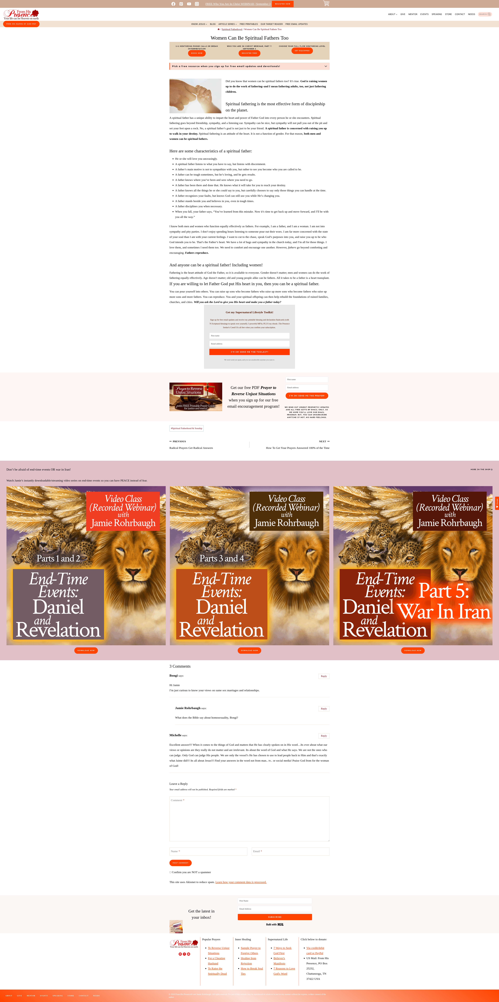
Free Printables (249, 24)
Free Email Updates (296, 24)
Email (257, 851)
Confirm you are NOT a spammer (191, 872)
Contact (460, 14)
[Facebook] (173, 4)
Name (175, 851)
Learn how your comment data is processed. (241, 882)
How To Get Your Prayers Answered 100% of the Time (298, 445)
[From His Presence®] (21, 14)
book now (196, 53)
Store (448, 14)
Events (424, 14)
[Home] (218, 29)
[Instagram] (197, 4)
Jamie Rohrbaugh (188, 708)
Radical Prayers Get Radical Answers (191, 445)
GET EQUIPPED (302, 51)
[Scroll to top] (492, 991)
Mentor (412, 14)
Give (402, 14)
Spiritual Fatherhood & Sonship (186, 428)
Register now (282, 4)
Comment (177, 800)
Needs (471, 14)
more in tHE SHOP (480, 469)
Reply (324, 676)
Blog (213, 24)
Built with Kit (275, 924)
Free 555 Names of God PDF (21, 24)
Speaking (437, 14)
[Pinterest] (181, 4)
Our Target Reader (272, 24)
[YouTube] (189, 4)
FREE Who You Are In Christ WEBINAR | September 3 (238, 3)
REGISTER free (249, 53)
